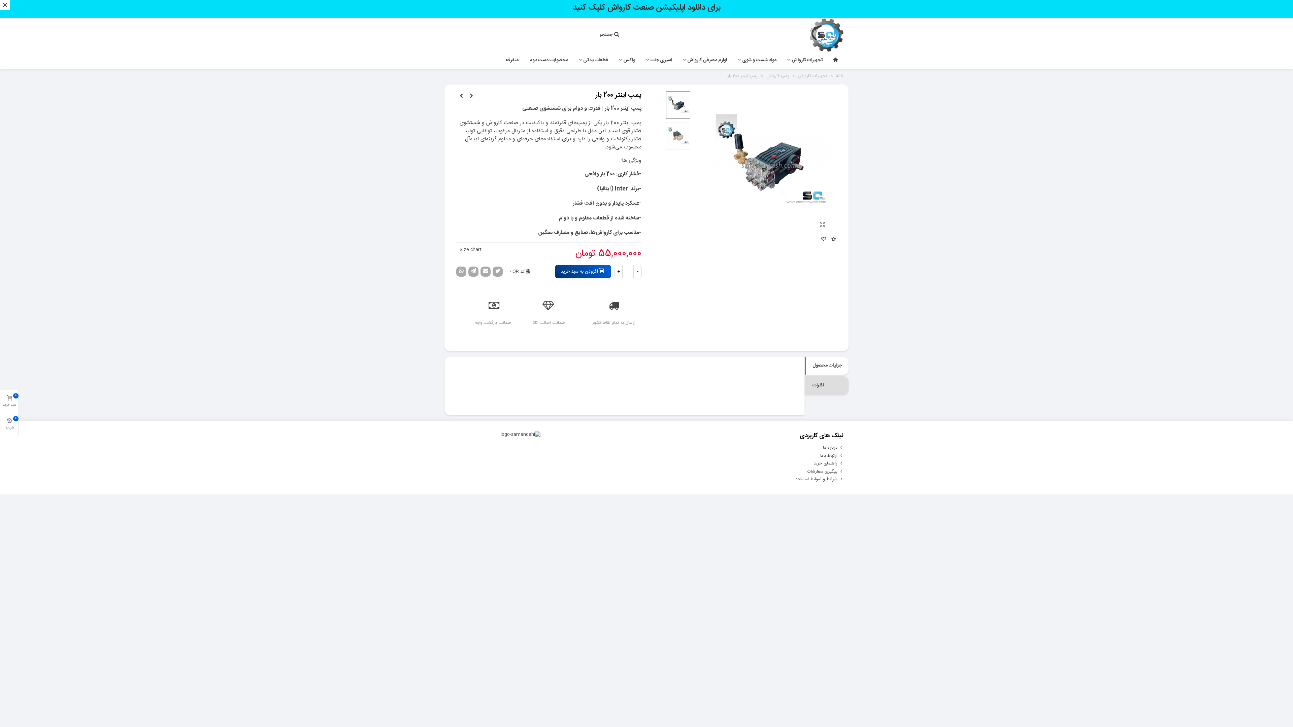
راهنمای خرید (825, 463)
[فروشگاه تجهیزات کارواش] (806, 35)
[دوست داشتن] (823, 239)
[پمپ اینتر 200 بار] (823, 225)
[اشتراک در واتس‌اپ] (461, 272)
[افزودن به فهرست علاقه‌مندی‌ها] (833, 239)
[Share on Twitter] (498, 272)
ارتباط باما (828, 455)
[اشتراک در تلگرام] (473, 272)
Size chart (471, 249)
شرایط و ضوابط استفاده (816, 479)
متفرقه (512, 60)
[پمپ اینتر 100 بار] (471, 96)
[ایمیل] (485, 272)
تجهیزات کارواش (807, 60)
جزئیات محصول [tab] (827, 365)
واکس (629, 60)
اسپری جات (661, 60)
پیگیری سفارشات (822, 471)
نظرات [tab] (818, 385)
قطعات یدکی (595, 60)
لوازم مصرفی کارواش (707, 60)
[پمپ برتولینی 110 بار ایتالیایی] (461, 96)
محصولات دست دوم (548, 60)
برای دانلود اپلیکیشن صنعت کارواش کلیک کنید (647, 7)
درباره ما (830, 447)
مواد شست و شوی (759, 60)
